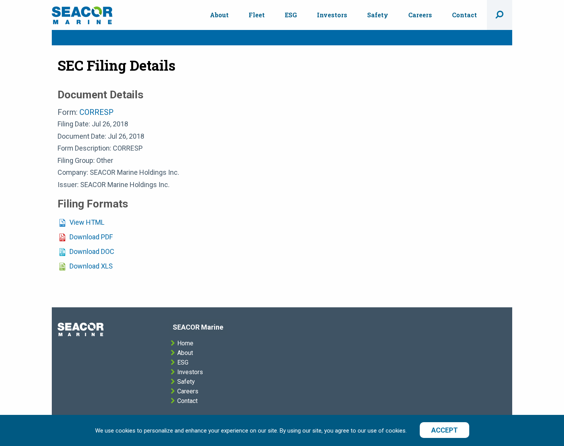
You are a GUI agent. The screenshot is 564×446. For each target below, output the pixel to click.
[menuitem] (219, 15)
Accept (444, 430)
